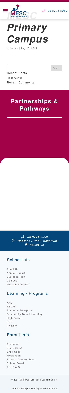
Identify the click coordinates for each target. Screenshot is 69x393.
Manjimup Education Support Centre (39, 379)
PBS (10, 321)
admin (14, 48)
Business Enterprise (20, 310)
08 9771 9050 (57, 10)
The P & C (13, 367)
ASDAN (11, 306)
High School (14, 318)
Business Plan (16, 276)
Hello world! (14, 77)
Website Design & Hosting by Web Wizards (34, 388)
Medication (14, 355)
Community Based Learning (24, 314)
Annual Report (16, 272)
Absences (13, 344)
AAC (10, 302)
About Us (13, 269)
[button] (21, 135)
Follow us (36, 245)
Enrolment (13, 351)
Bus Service (14, 347)
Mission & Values (18, 284)
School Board (15, 363)
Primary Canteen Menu (21, 359)
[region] (34, 135)
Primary (12, 325)
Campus (12, 280)
